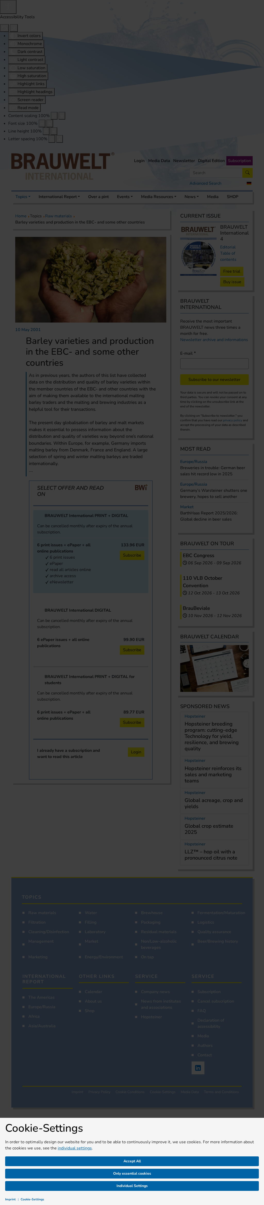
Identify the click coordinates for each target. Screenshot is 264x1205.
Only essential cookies (132, 1173)
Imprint (10, 1199)
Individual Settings (132, 1185)
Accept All (132, 1161)
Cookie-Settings (32, 1199)
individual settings (75, 1148)
